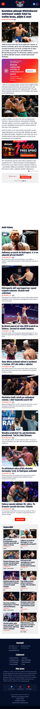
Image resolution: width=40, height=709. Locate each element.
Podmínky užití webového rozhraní (20, 696)
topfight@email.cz (14, 650)
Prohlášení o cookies (20, 700)
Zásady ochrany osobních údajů (20, 702)
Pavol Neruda (14, 664)
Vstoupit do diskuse (25, 177)
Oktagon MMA (10, 568)
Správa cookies (20, 698)
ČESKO (4, 548)
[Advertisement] (20, 205)
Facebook (12, 689)
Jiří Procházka (14, 662)
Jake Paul (24, 658)
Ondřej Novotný (14, 660)
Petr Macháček (26, 662)
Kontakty (28, 689)
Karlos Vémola (14, 658)
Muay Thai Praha (26, 660)
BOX (21, 631)
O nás (23, 664)
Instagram (20, 689)
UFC (14, 19)
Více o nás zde (25, 681)
